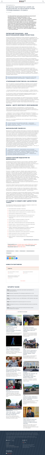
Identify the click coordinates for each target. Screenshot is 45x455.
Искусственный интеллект (28, 272)
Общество (8, 390)
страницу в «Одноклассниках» (18, 245)
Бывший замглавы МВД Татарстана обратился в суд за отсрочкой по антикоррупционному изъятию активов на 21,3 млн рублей (30, 423)
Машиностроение (30, 250)
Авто (24, 326)
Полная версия (9, 450)
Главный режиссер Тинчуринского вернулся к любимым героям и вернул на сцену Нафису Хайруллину (14, 351)
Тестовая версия (9, 451)
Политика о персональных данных (12, 446)
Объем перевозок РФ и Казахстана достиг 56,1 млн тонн (19, 301)
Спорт (24, 349)
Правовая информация (10, 445)
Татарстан (9, 253)
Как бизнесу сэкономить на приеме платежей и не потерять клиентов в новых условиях (30, 377)
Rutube (19, 246)
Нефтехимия (22, 250)
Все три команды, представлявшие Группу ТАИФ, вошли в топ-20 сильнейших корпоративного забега (30, 354)
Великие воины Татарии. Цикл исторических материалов (14, 276)
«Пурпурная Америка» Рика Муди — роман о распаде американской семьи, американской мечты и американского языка (13, 394)
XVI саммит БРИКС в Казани (13, 272)
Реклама (7, 444)
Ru (23, 442)
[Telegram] (14, 258)
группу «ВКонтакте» (29, 244)
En (25, 442)
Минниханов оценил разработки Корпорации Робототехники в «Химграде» (22, 295)
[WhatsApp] (12, 258)
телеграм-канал (20, 244)
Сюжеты (10, 268)
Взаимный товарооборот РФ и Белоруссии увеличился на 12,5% (20, 293)
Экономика (25, 372)
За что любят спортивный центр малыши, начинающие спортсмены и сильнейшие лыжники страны (13, 415)
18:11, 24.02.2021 (8, 12)
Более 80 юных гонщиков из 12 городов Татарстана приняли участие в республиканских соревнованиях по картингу (30, 400)
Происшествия (9, 367)
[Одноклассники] (10, 258)
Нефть (17, 250)
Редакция (8, 442)
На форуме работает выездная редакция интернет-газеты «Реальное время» (14, 331)
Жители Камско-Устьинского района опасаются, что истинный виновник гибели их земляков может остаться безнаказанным (30, 332)
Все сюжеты (23, 280)
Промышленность (10, 5)
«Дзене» (24, 246)
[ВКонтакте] (8, 258)
